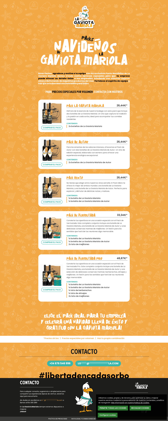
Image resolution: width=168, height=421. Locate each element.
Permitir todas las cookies (113, 408)
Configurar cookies (108, 415)
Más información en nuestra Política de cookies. (130, 403)
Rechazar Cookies (140, 408)
